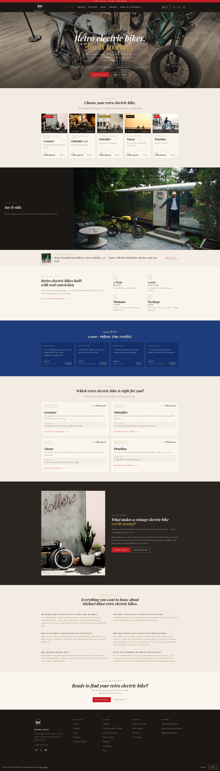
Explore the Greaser (54, 431)
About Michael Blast (170, 724)
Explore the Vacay (53, 468)
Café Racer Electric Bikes (112, 728)
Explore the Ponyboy (124, 465)
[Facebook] (41, 750)
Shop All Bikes (100, 74)
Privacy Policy (43, 767)
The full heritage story (53, 299)
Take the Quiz (101, 699)
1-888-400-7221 (41, 745)
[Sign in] (179, 7)
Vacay (103, 7)
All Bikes (69, 7)
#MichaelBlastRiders (170, 733)
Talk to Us (120, 699)
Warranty (136, 733)
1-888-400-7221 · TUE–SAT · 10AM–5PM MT (110, 1)
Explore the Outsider (124, 431)
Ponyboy (113, 7)
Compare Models (80, 741)
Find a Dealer (137, 728)
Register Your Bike (139, 724)
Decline (212, 767)
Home (77, 24)
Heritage (106, 741)
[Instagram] (36, 750)
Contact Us (136, 737)
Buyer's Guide (108, 737)
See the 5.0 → (172, 258)
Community (107, 746)
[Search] (174, 7)
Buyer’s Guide (141, 550)
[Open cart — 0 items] (184, 7)
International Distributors (172, 728)
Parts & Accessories (131, 7)
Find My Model (120, 74)
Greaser (81, 7)
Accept (202, 767)
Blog (104, 750)
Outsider (93, 7)
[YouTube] (46, 750)
